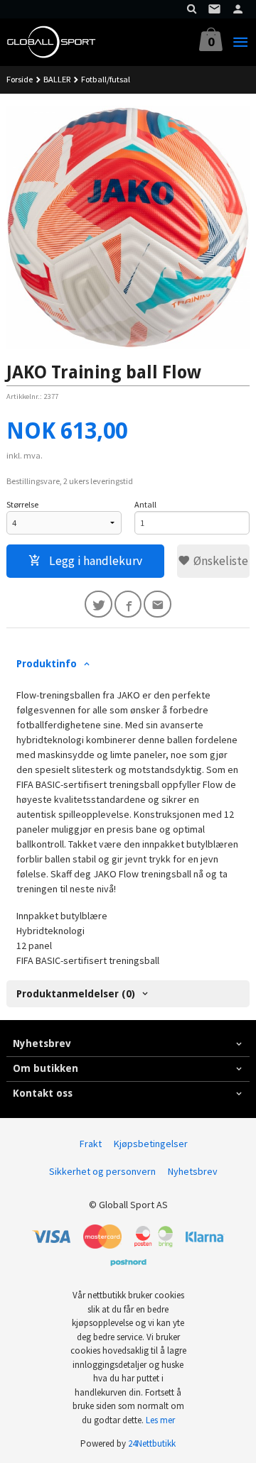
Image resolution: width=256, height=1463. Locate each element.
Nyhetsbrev (193, 1171)
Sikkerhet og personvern (102, 1171)
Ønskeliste (219, 561)
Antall (145, 504)
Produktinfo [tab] (46, 663)
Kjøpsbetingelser (151, 1143)
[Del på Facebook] (128, 604)
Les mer (160, 1420)
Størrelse (22, 504)
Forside (19, 79)
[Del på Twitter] (98, 604)
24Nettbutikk (152, 1443)
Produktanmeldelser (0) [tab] (75, 993)
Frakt (91, 1143)
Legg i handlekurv (94, 561)
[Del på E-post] (157, 604)
